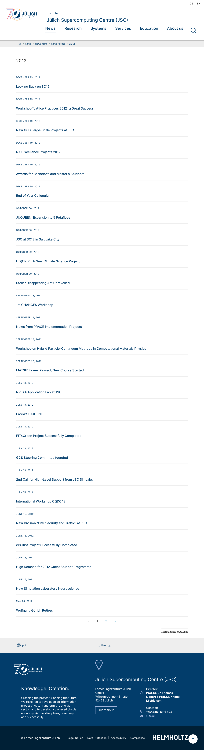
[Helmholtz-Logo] (170, 738)
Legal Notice (75, 737)
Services (123, 28)
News (50, 28)
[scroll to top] (193, 739)
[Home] (19, 43)
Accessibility (118, 737)
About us (175, 28)
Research (73, 28)
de (191, 3)
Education (149, 28)
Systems (98, 28)
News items (41, 44)
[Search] (193, 30)
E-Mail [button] (150, 716)
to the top (104, 645)
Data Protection (96, 737)
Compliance (137, 737)
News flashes (58, 44)
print (25, 645)
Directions (106, 710)
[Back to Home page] (23, 14)
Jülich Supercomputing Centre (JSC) (87, 20)
